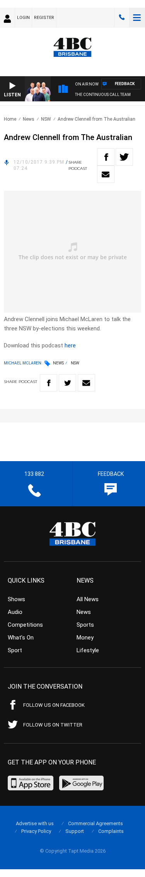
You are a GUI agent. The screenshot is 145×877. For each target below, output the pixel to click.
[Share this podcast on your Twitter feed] (124, 157)
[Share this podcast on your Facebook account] (105, 157)
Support (74, 831)
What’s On (21, 637)
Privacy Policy (36, 831)
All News (88, 599)
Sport (15, 650)
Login (23, 17)
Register (44, 17)
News (28, 119)
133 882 (121, 17)
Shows (16, 599)
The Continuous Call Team (103, 94)
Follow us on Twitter (52, 725)
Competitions (25, 624)
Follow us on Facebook (54, 705)
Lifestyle (88, 650)
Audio (15, 612)
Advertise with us (35, 823)
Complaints (111, 831)
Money (85, 637)
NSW (46, 119)
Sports (85, 624)
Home (10, 119)
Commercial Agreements (95, 823)
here (70, 345)
